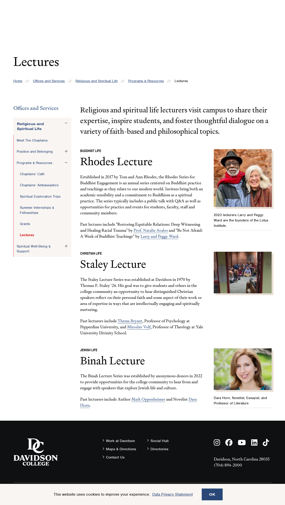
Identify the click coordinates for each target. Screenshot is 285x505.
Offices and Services (49, 81)
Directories (159, 449)
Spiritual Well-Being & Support (34, 249)
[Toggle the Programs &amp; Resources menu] (66, 162)
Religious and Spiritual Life (96, 81)
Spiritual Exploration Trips (40, 196)
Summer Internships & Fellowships (37, 210)
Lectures (27, 235)
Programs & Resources (146, 81)
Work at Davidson (120, 440)
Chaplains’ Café (32, 174)
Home (17, 81)
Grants (25, 224)
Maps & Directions (121, 449)
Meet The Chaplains (32, 140)
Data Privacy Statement (172, 494)
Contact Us (115, 457)
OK (212, 494)
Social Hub (160, 440)
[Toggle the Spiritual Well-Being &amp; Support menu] (66, 246)
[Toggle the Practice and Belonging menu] (66, 151)
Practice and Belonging (35, 151)
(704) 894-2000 (228, 465)
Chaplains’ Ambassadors (39, 185)
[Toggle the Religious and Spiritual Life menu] (66, 123)
